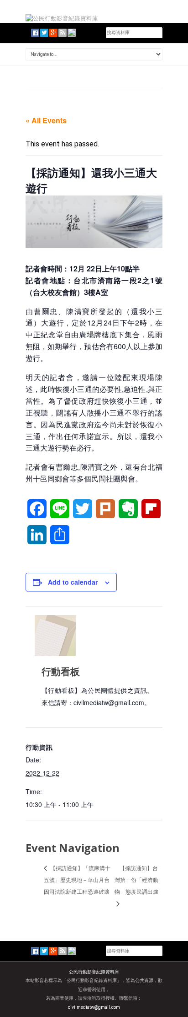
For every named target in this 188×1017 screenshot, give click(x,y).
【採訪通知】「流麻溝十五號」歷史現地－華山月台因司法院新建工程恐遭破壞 (77, 879)
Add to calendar (73, 581)
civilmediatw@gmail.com (94, 1007)
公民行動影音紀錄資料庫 (94, 971)
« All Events (46, 120)
